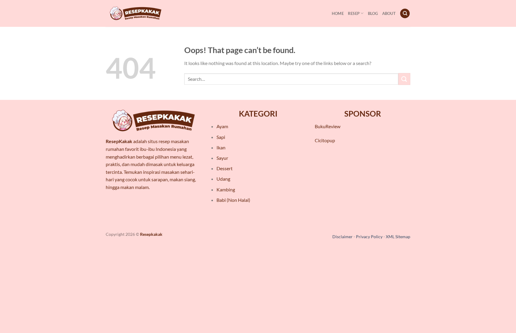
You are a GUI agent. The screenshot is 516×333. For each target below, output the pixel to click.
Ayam (222, 126)
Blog (373, 13)
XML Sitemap (398, 236)
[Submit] (404, 79)
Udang (223, 179)
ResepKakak (119, 141)
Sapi (220, 137)
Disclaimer (342, 236)
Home (338, 13)
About (389, 13)
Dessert (224, 168)
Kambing (225, 189)
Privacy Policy (369, 236)
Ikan (220, 147)
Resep (354, 13)
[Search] (405, 13)
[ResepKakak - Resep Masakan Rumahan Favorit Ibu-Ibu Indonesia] (135, 13)
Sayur (222, 158)
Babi (221, 200)
